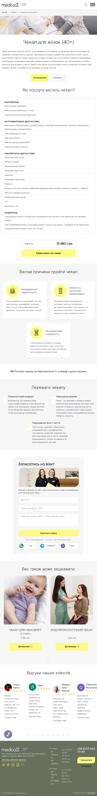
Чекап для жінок (72, 631)
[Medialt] (14, 5)
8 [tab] (63, 735)
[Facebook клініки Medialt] (17, 764)
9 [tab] (68, 735)
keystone (91, 793)
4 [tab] (43, 735)
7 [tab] (58, 735)
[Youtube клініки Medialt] (22, 765)
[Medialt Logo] (15, 749)
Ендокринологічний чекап (25, 630)
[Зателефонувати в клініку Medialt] (86, 4)
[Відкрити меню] (92, 4)
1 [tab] (43, 659)
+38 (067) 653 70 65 (86, 750)
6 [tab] (53, 735)
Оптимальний (39, 77)
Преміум (57, 77)
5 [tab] (48, 735)
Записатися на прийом (86, 761)
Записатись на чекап (48, 253)
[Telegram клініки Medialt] (3, 764)
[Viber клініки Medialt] (8, 764)
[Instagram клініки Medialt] (13, 764)
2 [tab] (48, 659)
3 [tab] (53, 659)
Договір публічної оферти (14, 760)
